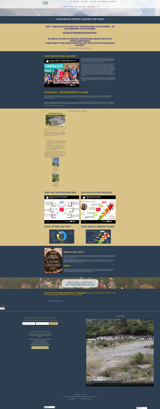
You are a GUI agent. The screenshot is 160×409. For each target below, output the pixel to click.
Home (70, 1)
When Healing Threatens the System (40, 342)
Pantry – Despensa (82, 6)
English (47, 407)
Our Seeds (71, 6)
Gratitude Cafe (93, 1)
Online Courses (76, 1)
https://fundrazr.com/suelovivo (80, 33)
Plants (76, 6)
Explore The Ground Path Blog (40, 347)
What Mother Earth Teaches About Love (40, 344)
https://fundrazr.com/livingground (106, 103)
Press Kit (60, 105)
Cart (98, 6)
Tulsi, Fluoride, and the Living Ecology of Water (40, 339)
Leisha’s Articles (84, 1)
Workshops (112, 1)
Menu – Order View (64, 6)
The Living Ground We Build (40, 341)
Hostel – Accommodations (103, 1)
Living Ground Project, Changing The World (80, 19)
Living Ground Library (91, 6)
